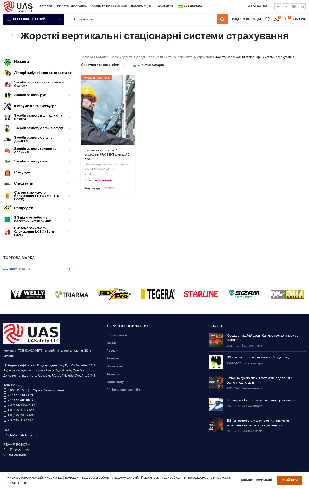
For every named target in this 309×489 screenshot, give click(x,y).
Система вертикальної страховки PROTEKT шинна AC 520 (106, 154)
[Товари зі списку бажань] (267, 19)
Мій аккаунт (114, 366)
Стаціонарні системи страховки (189, 57)
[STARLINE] (201, 294)
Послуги (112, 351)
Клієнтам (112, 358)
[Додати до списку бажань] (129, 80)
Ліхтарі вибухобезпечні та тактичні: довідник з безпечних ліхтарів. (259, 380)
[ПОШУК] (222, 19)
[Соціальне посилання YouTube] (294, 6)
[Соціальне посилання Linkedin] (302, 6)
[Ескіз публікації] (216, 340)
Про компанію (116, 335)
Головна (87, 57)
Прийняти (290, 480)
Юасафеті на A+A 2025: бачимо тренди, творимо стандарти (262, 337)
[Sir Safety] (287, 294)
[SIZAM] (244, 294)
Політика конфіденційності (125, 390)
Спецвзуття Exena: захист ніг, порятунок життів (260, 400)
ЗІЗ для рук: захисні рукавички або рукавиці (257, 357)
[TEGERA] (157, 294)
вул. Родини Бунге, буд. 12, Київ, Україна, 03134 (64, 365)
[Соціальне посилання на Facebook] (277, 6)
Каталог (102, 57)
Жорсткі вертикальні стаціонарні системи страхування (106, 167)
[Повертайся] (14, 35)
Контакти (112, 374)
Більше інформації (257, 480)
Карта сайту (115, 382)
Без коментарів (251, 346)
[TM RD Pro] (114, 294)
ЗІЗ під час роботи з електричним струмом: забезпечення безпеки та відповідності (257, 423)
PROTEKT (90, 175)
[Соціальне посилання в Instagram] (286, 6)
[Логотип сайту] (19, 6)
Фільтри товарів (151, 65)
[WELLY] (28, 294)
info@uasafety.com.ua (23, 435)
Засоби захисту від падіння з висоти (137, 57)
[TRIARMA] (71, 294)
